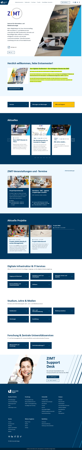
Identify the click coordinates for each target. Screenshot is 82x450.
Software (34, 284)
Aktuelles (10, 425)
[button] (77, 2)
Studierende (27, 2)
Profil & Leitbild (45, 399)
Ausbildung (35, 319)
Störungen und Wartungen (39, 104)
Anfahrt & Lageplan (62, 407)
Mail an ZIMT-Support (52, 376)
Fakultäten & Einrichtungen (47, 401)
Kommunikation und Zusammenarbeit (15, 284)
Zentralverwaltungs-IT (38, 345)
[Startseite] (13, 391)
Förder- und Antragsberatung (30, 403)
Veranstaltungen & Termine (63, 405)
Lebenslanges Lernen (12, 407)
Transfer (38, 2)
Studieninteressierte (19, 2)
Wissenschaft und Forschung (14, 345)
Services (12, 104)
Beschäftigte (44, 2)
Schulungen (13, 319)
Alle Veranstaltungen (69, 170)
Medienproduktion (60, 311)
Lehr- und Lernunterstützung (37, 311)
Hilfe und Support (60, 104)
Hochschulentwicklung (46, 413)
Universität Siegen (16, 441)
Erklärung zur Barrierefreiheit (47, 425)
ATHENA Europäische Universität (48, 411)
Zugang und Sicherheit (16, 276)
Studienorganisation (12, 403)
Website (9, 431)
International (44, 403)
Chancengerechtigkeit (46, 409)
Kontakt (59, 411)
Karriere (43, 407)
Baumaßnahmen (61, 409)
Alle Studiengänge (11, 399)
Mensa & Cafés (61, 401)
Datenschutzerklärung (46, 423)
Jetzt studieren (65, 2)
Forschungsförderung (29, 399)
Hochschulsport (61, 403)
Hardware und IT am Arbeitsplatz (38, 276)
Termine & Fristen (11, 429)
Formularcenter (11, 423)
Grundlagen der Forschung (30, 405)
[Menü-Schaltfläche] (79, 2)
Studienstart (13, 311)
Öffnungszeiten (61, 413)
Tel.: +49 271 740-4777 (52, 380)
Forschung (33, 2)
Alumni (26, 425)
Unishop (26, 427)
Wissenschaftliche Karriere (30, 401)
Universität (50, 2)
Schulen (26, 423)
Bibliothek (60, 399)
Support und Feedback (12, 427)
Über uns (10, 52)
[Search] (73, 2)
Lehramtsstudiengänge (12, 401)
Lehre (9, 405)
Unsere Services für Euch (14, 88)
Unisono (9, 421)
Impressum (44, 421)
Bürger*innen (27, 421)
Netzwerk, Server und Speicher (61, 276)
